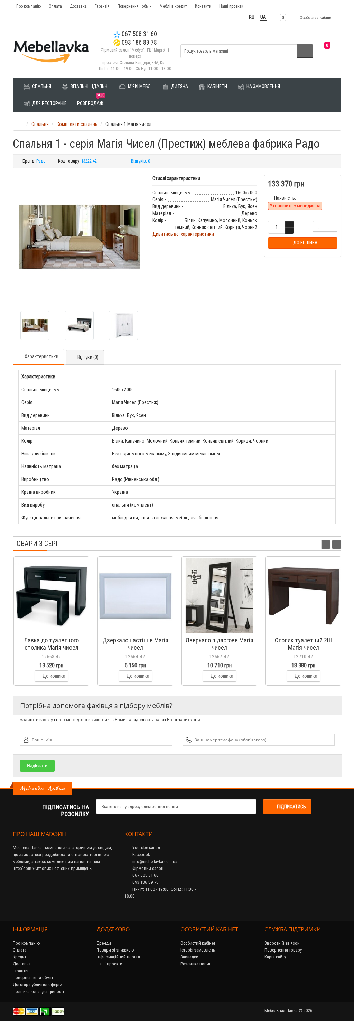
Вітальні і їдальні (89, 86)
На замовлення (262, 86)
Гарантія (102, 6)
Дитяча (179, 86)
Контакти (203, 6)
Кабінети (216, 86)
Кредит (19, 957)
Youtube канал (145, 848)
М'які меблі (139, 86)
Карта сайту (275, 957)
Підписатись (291, 807)
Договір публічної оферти (37, 984)
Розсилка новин (196, 964)
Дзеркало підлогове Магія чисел (219, 643)
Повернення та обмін (33, 978)
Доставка (78, 6)
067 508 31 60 (138, 34)
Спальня (41, 86)
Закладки (189, 957)
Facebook (140, 854)
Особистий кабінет (197, 943)
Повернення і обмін (135, 6)
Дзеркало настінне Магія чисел (135, 643)
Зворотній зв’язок (281, 943)
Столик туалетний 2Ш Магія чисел (303, 643)
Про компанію (28, 6)
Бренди (104, 943)
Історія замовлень (197, 950)
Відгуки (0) (88, 357)
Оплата (55, 6)
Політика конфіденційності (38, 991)
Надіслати (37, 766)
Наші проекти (231, 6)
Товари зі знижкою (115, 950)
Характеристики (41, 356)
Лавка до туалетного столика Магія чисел (51, 643)
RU (251, 17)
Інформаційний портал (118, 957)
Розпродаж (90, 100)
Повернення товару (283, 950)
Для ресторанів (49, 103)
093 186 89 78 (138, 42)
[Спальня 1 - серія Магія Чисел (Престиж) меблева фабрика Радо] (79, 237)
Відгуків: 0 (140, 161)
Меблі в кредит (173, 6)
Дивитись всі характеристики (183, 234)
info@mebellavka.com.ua (154, 861)
